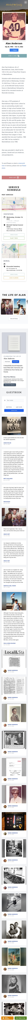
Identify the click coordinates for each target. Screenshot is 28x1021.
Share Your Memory (10, 384)
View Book (7, 361)
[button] (14, 202)
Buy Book (15, 361)
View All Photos (14, 318)
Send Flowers (14, 278)
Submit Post (14, 410)
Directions (14, 234)
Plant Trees (14, 238)
